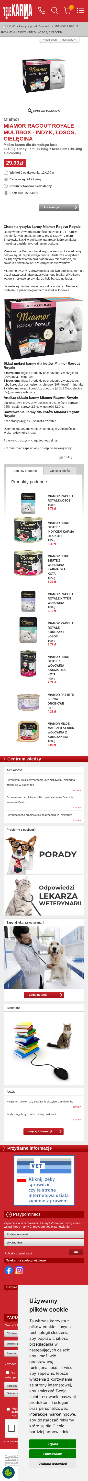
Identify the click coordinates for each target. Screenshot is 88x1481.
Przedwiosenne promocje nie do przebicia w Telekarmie (39, 814)
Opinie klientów (60, 471)
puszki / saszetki (40, 26)
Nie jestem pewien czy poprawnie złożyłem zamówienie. (40, 1101)
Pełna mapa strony (16, 1459)
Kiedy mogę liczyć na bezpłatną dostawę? (31, 1114)
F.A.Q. (11, 1091)
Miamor (11, 119)
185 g (61, 531)
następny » (69, 39)
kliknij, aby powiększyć (46, 110)
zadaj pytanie (38, 994)
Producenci (11, 1465)
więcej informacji (40, 1131)
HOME (11, 26)
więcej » (16, 1414)
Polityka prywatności (18, 1253)
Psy (13, 1372)
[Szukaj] (55, 11)
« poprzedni (50, 39)
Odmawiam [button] (52, 1454)
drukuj (67, 457)
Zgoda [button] (52, 1444)
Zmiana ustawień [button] (53, 1464)
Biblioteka (14, 1008)
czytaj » (77, 790)
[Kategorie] (81, 11)
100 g (60, 500)
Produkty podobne (24, 471)
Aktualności (15, 770)
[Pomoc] (42, 11)
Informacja (51, 207)
